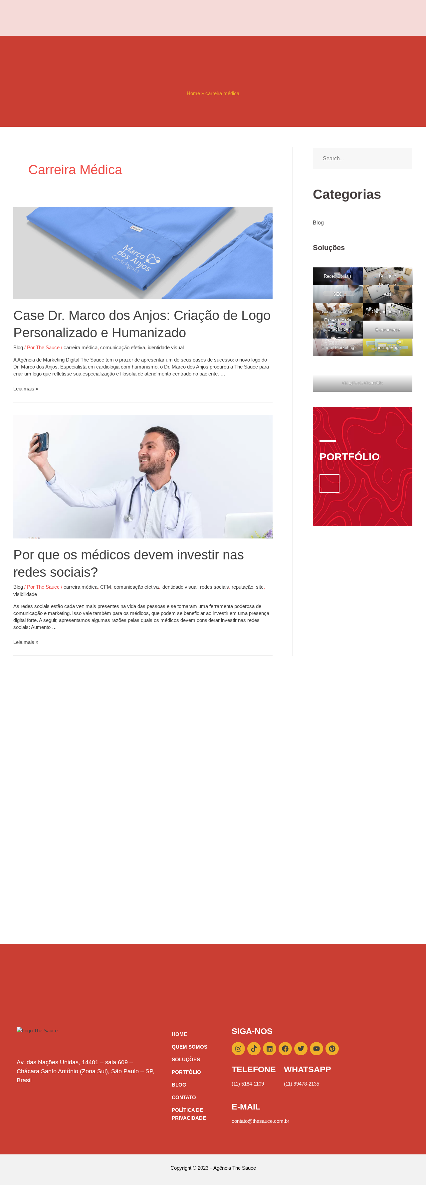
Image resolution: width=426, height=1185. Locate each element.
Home (193, 93)
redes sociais (214, 587)
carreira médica (81, 347)
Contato (184, 1097)
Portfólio (186, 1072)
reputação (242, 587)
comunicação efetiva (122, 347)
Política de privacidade (189, 1114)
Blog (18, 347)
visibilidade (25, 594)
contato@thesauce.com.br (260, 1121)
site (260, 587)
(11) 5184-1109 (248, 1084)
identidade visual (166, 347)
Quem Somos (189, 1047)
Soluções (186, 1059)
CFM (105, 587)
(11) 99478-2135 (301, 1084)
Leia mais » (25, 388)
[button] (329, 483)
